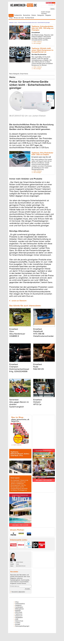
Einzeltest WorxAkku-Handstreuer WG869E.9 (17, 332)
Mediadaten (19, 617)
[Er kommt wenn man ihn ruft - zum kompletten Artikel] (20, 162)
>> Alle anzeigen (36, 43)
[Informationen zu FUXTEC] (13, 534)
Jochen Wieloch (19, 562)
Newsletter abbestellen (18, 592)
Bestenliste (26, 15)
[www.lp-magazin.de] (35, 549)
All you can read (19, 18)
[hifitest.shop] (41, 549)
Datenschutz (19, 621)
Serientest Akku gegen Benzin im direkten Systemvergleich (19, 403)
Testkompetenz (20, 604)
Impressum (18, 616)
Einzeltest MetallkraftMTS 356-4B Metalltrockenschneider (43, 332)
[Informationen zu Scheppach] (29, 534)
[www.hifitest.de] (21, 549)
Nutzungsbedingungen (22, 626)
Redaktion (18, 605)
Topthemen (18, 614)
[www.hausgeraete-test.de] (28, 549)
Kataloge (18, 610)
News (11, 15)
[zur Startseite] (25, 5)
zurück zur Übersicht (19, 301)
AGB (16, 619)
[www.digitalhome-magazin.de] (13, 549)
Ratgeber (48, 15)
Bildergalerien (19, 609)
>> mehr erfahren (16, 445)
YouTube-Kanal (29, 18)
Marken (33, 15)
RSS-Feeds (18, 612)
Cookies (17, 623)
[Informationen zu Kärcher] (21, 534)
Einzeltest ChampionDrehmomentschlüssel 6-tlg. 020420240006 (19, 368)
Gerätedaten (19, 607)
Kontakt (17, 624)
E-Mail (17, 564)
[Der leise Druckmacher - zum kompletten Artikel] (20, 59)
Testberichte (18, 15)
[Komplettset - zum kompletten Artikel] (20, 35)
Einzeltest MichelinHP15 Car (37, 402)
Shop (10, 18)
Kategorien (40, 15)
